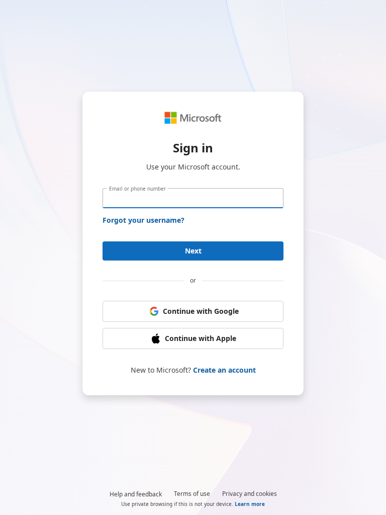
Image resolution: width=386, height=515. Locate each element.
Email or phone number (137, 188)
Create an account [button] (224, 370)
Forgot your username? (143, 220)
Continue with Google (201, 311)
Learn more (250, 503)
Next (193, 250)
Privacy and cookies (249, 493)
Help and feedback (136, 494)
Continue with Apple (200, 338)
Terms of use (192, 493)
